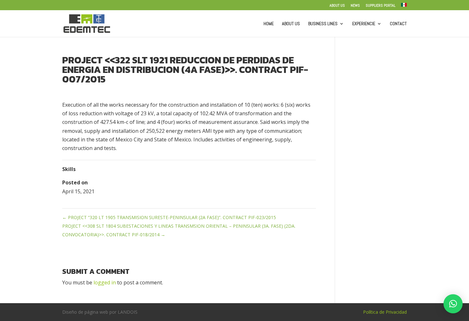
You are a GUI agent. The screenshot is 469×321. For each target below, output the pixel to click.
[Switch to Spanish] (404, 6)
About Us (337, 6)
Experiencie (363, 23)
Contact (398, 23)
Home (269, 23)
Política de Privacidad (385, 312)
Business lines (323, 23)
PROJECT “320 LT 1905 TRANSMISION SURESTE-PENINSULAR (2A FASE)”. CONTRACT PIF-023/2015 (169, 217)
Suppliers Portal (380, 6)
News (355, 6)
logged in (104, 282)
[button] (453, 303)
